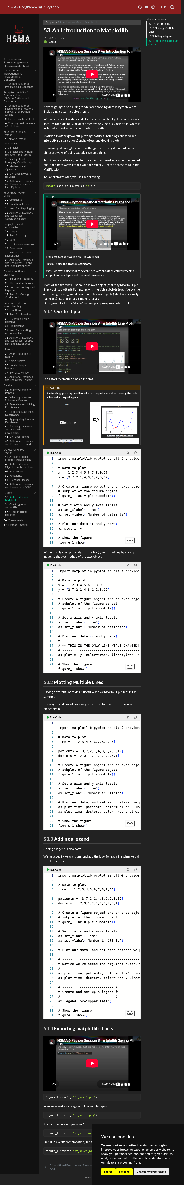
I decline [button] (124, 1171)
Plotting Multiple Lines (161, 30)
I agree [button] (108, 1171)
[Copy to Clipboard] (138, 183)
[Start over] (128, 452)
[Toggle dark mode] (165, 7)
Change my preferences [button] (151, 1171)
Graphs (50, 22)
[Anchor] (85, 311)
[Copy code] (135, 452)
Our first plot (159, 23)
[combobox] (172, 7)
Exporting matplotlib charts (163, 42)
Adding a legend (160, 36)
